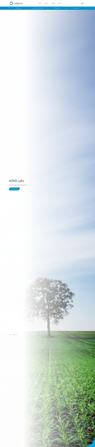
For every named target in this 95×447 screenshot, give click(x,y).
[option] (47, 223)
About (40, 3)
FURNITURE (57, 8)
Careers (46, 3)
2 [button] (12, 334)
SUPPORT (76, 8)
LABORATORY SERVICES (38, 8)
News (59, 3)
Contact (53, 3)
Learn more (14, 189)
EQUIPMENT (19, 8)
